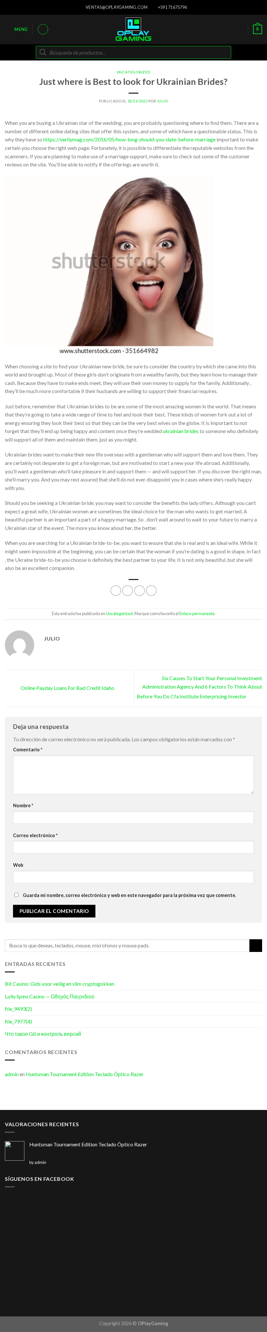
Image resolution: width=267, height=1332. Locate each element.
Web (18, 865)
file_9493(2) (18, 1009)
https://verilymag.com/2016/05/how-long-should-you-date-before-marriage (129, 139)
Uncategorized (133, 72)
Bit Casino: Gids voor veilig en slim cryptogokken (59, 984)
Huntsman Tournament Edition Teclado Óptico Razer (85, 1074)
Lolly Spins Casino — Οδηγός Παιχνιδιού (49, 996)
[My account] (43, 29)
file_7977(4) (18, 1021)
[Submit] (255, 945)
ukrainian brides (181, 431)
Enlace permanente (197, 613)
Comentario (27, 749)
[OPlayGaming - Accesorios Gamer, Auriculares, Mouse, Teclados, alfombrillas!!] (133, 29)
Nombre (23, 805)
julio (162, 101)
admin (12, 1074)
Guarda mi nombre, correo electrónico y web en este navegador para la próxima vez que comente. (129, 895)
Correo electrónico (35, 835)
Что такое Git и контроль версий (43, 1034)
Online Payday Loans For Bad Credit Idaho (67, 688)
